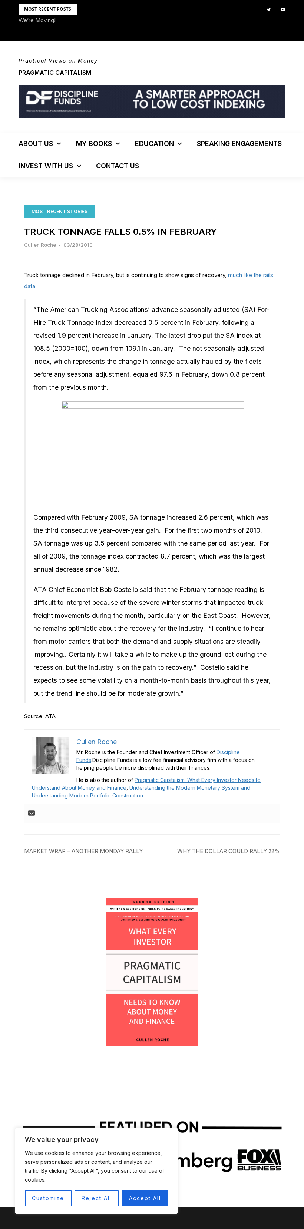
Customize (48, 1198)
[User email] (31, 813)
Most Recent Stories (59, 211)
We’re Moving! (37, 20)
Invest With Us (46, 166)
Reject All (97, 1198)
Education (154, 143)
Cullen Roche (40, 245)
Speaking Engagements (239, 143)
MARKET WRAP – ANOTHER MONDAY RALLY (83, 851)
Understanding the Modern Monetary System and (189, 788)
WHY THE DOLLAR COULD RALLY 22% (228, 851)
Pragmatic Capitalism (55, 72)
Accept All (145, 1198)
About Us (36, 143)
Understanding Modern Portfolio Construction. (88, 795)
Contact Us (117, 166)
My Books (94, 143)
